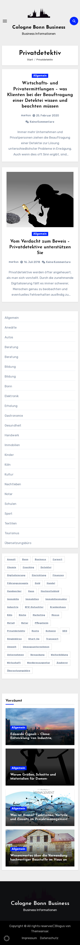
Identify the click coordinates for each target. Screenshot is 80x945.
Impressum (29, 938)
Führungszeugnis (17, 583)
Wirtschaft (14, 662)
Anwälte (11, 327)
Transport (52, 639)
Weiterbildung (59, 654)
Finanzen (58, 575)
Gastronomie (14, 415)
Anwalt (11, 559)
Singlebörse (14, 639)
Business (40, 559)
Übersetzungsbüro (18, 543)
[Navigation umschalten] (5, 21)
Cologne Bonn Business (38, 27)
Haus (31, 591)
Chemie (11, 567)
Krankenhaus (58, 607)
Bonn (8, 386)
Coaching (28, 567)
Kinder (9, 455)
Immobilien (12, 445)
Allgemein (40, 75)
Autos (9, 337)
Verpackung (37, 654)
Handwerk (12, 435)
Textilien (11, 523)
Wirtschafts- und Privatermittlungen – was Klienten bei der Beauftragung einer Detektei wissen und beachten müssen (40, 95)
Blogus (60, 926)
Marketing (39, 615)
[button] (6, 938)
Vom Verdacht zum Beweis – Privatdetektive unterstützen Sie (40, 247)
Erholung (11, 406)
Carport (57, 559)
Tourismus (12, 533)
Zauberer (62, 662)
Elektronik (12, 396)
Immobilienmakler (56, 599)
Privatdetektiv (16, 631)
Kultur (9, 474)
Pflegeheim (41, 623)
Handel (51, 583)
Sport (8, 513)
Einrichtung (39, 575)
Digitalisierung (16, 575)
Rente (35, 631)
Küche (22, 615)
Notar (9, 494)
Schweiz (51, 631)
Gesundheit (13, 425)
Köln (8, 464)
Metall (11, 623)
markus (26, 115)
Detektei (46, 567)
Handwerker (14, 591)
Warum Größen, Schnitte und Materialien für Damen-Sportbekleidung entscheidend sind (38, 778)
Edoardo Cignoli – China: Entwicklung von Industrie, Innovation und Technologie (32, 738)
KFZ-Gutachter (34, 607)
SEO (64, 631)
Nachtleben (13, 484)
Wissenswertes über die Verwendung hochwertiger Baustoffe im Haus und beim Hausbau (39, 859)
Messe (55, 615)
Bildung (10, 366)
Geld (37, 583)
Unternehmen (15, 654)
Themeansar (39, 931)
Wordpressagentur (38, 662)
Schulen (10, 504)
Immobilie (13, 599)
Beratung (11, 347)
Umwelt (11, 646)
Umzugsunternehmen (36, 646)
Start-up (33, 639)
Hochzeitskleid (50, 591)
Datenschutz (49, 938)
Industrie (12, 607)
